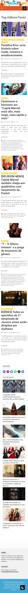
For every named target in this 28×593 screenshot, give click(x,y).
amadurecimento (11, 73)
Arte (7, 140)
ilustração (3, 146)
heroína (18, 144)
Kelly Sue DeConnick (10, 146)
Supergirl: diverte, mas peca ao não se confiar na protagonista (14, 419)
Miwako (22, 75)
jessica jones (14, 352)
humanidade (4, 278)
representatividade (15, 148)
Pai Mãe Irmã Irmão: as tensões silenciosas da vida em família (14, 505)
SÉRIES (3, 309)
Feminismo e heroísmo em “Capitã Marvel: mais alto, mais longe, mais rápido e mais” (13, 110)
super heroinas (4, 217)
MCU (11, 216)
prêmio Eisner (7, 281)
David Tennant (8, 350)
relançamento (4, 354)
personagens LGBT (16, 280)
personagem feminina (6, 147)
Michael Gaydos (13, 353)
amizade (4, 140)
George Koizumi (4, 75)
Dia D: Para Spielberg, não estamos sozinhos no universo (13, 442)
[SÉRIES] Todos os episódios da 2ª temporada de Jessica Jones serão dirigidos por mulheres (14, 320)
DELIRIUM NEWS (12, 173)
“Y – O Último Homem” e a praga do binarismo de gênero (12, 249)
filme (11, 214)
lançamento (3, 216)
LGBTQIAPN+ (18, 75)
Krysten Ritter (20, 352)
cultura (9, 143)
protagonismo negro (15, 281)
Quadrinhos (3, 282)
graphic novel (20, 277)
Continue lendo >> (4, 70)
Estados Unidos (4, 277)
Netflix (18, 353)
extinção (10, 277)
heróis (21, 144)
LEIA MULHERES (20, 39)
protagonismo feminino (16, 147)
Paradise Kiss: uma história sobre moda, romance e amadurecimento (13, 50)
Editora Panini (21, 73)
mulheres (21, 146)
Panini (17, 216)
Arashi (16, 73)
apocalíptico (10, 274)
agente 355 (4, 274)
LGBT (8, 278)
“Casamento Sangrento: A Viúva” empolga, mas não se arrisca (13, 526)
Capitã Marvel (20, 140)
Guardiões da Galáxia (11, 144)
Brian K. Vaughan (22, 274)
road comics (12, 284)
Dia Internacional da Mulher (17, 350)
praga (2, 281)
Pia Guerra (23, 280)
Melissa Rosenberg (5, 353)
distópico (14, 275)
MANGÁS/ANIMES (6, 39)
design (12, 143)
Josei (13, 75)
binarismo (15, 274)
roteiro (2, 150)
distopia (10, 275)
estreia (9, 352)
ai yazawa (4, 73)
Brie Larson (4, 213)
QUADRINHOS (5, 98)
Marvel (16, 146)
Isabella (10, 75)
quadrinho (21, 216)
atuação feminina (12, 140)
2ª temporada (5, 349)
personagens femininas (15, 76)
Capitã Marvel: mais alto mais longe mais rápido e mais (13, 141)
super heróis (11, 217)
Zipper (7, 77)
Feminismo (3, 144)
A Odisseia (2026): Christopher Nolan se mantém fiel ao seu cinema (13, 397)
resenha (21, 148)
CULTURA (13, 39)
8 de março (11, 349)
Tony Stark (9, 150)
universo (14, 150)
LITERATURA (4, 42)
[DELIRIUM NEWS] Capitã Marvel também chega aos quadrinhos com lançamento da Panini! (13, 185)
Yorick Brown (11, 285)
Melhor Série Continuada (18, 278)
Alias (15, 349)
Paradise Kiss (7, 76)
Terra (6, 150)
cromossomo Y (4, 275)
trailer (9, 354)
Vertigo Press (18, 284)
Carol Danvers (4, 143)
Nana (2, 76)
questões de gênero (11, 282)
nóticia (14, 216)
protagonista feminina (6, 148)
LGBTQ (11, 278)
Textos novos (8, 377)
